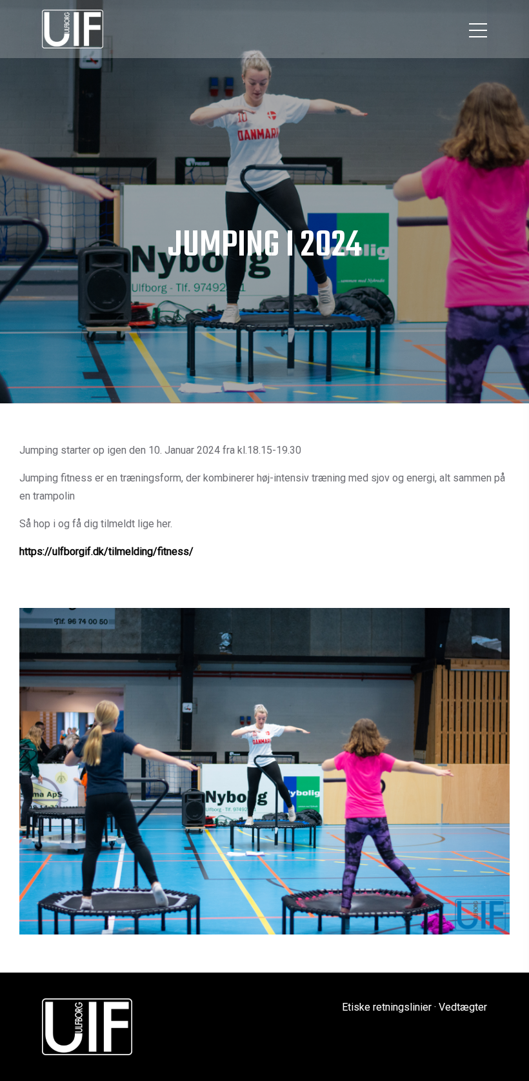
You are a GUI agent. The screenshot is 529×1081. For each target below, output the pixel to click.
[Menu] (478, 29)
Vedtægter (463, 1007)
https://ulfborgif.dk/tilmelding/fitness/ (106, 551)
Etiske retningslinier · (389, 1007)
